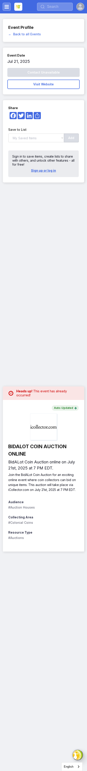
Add (71, 138)
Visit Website (43, 84)
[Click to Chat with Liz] (77, 755)
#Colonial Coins (20, 522)
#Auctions (16, 538)
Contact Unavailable (43, 72)
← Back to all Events (24, 34)
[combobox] (72, 766)
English (68, 766)
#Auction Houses (21, 507)
